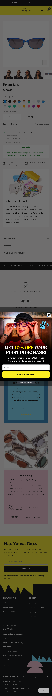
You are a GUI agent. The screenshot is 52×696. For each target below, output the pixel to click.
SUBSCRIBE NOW (26, 374)
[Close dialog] (49, 315)
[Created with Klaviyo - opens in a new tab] (26, 382)
